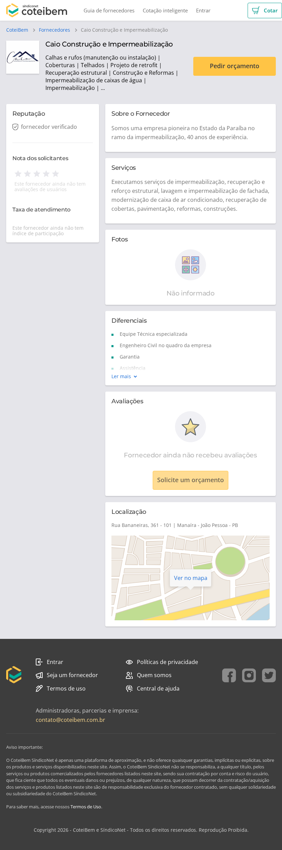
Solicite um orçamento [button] (190, 480)
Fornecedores (54, 30)
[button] (265, 10)
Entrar (55, 662)
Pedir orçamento (234, 66)
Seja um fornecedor (72, 675)
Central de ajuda (158, 688)
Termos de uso (66, 688)
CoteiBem (17, 30)
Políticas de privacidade (167, 662)
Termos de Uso (85, 807)
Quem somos (154, 675)
